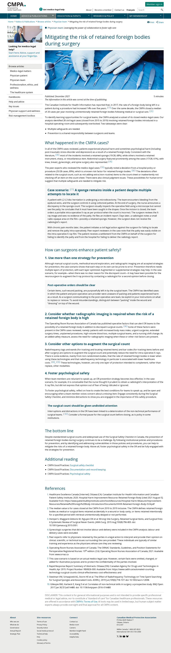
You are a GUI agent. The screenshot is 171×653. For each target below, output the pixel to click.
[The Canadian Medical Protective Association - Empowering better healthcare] (16, 6)
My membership (138, 16)
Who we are (14, 621)
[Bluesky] (127, 637)
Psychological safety (80, 473)
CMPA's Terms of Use (86, 601)
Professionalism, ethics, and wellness (24, 86)
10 (66, 414)
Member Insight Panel (78, 631)
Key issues (14, 106)
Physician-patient (18, 75)
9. (48, 576)
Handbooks (14, 97)
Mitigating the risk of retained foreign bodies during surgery (95, 21)
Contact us (74, 621)
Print (152, 22)
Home (13, 16)
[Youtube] (124, 637)
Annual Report (15, 631)
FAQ (38, 637)
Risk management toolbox (22, 115)
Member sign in (154, 4)
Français (131, 10)
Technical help (42, 634)
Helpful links (74, 637)
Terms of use (42, 621)
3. (48, 518)
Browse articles (44, 21)
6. (48, 547)
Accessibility (74, 634)
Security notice (42, 628)
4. (48, 529)
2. (48, 508)
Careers (73, 628)
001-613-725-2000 (134, 632)
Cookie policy (42, 640)
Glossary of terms (43, 643)
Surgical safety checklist (82, 465)
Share (161, 22)
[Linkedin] (121, 637)
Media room (74, 625)
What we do (14, 625)
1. (48, 494)
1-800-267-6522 (134, 629)
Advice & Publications (25, 21)
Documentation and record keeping (88, 469)
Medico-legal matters (20, 71)
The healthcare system (21, 92)
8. (48, 566)
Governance (14, 628)
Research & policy (103, 16)
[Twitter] (118, 637)
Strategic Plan (15, 634)
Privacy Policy (42, 625)
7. (48, 558)
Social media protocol (45, 631)
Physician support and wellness (24, 111)
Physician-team (60, 21)
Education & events (69, 16)
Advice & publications (34, 16)
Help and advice (16, 101)
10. (48, 584)
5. (48, 537)
